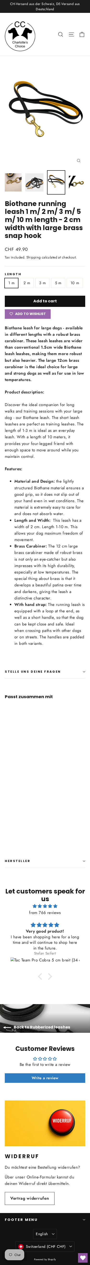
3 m (42, 283)
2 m (27, 283)
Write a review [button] (45, 1078)
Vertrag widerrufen (29, 1198)
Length (13, 274)
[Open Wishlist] (83, 1258)
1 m (11, 283)
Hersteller (17, 861)
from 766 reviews (45, 912)
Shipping (33, 257)
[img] (45, 906)
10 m (75, 283)
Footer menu (21, 1219)
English (42, 1234)
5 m (58, 283)
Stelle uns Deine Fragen (33, 672)
